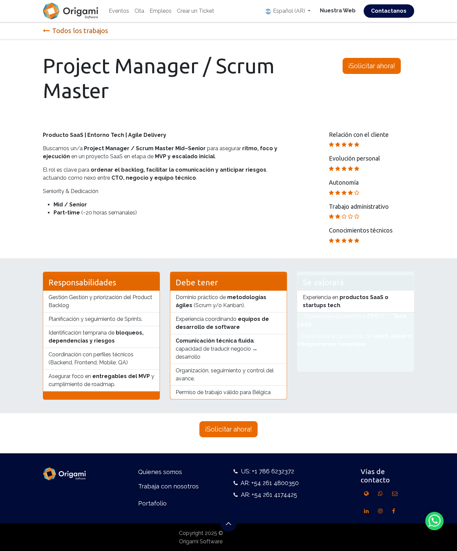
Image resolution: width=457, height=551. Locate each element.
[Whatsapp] (434, 521)
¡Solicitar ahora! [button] (371, 66)
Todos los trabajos (80, 30)
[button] (228, 524)
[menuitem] (119, 11)
